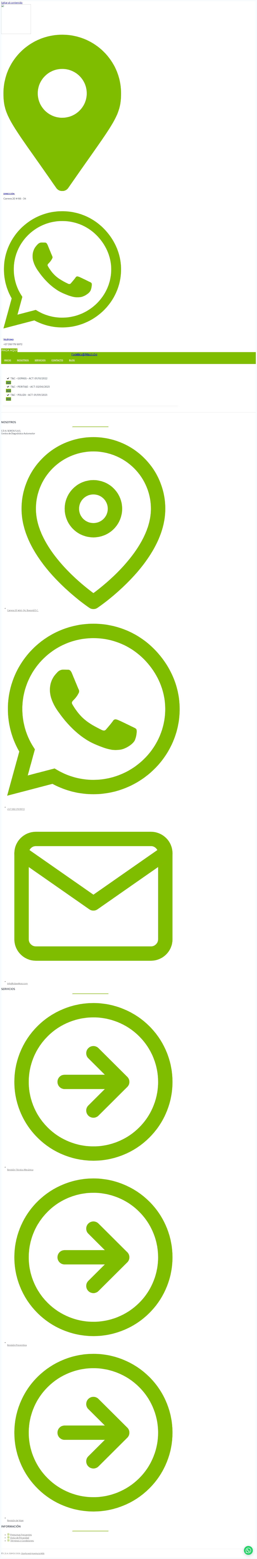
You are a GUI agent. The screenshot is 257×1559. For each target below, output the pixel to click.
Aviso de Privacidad (19, 1537)
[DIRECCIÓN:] (62, 190)
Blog (72, 360)
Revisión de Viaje (15, 1520)
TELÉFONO (8, 339)
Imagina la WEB (38, 1553)
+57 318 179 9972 (16, 809)
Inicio (7, 360)
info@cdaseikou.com (17, 983)
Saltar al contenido (11, 2)
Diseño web (26, 1553)
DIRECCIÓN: (9, 194)
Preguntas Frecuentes (21, 1534)
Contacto (57, 360)
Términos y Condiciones (22, 1540)
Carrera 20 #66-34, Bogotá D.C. (22, 610)
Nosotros (23, 360)
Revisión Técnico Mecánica (20, 1169)
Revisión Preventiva (17, 1345)
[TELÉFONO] (62, 336)
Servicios (40, 360)
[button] (248, 1550)
